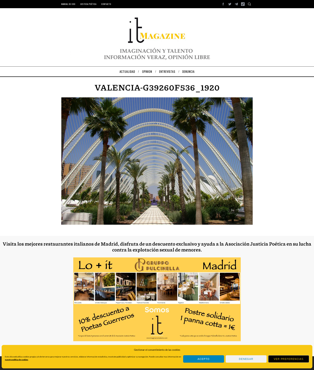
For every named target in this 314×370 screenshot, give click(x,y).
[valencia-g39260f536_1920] (157, 223)
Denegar (246, 359)
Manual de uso (68, 4)
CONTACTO (106, 4)
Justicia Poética (88, 4)
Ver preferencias (289, 359)
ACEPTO (203, 359)
